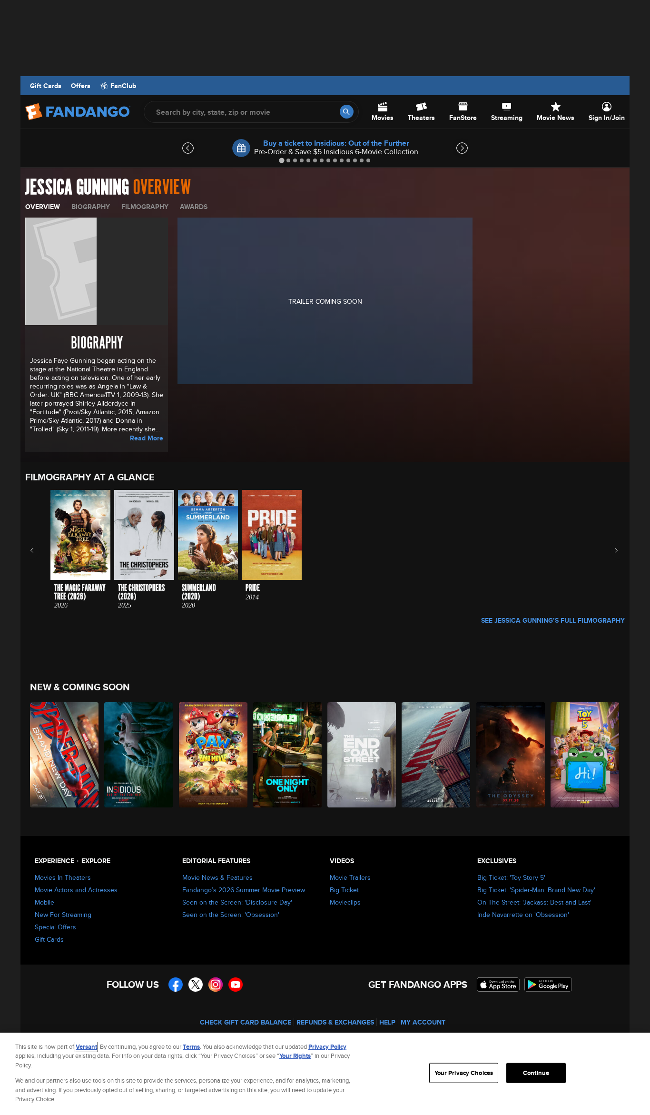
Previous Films (40, 550)
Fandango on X (195, 984)
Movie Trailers (350, 877)
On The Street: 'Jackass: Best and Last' (534, 902)
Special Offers (55, 927)
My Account (423, 1022)
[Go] (347, 112)
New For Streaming (63, 914)
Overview (42, 206)
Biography (90, 206)
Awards (193, 206)
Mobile (44, 902)
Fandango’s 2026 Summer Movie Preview (243, 890)
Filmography (144, 206)
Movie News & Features (217, 877)
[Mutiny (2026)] (436, 754)
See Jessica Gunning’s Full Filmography (553, 620)
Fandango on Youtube (235, 984)
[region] (325, 1074)
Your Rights (295, 1055)
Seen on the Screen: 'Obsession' (230, 914)
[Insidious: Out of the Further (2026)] (139, 754)
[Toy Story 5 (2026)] (585, 754)
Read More (146, 438)
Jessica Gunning (77, 187)
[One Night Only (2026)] (288, 754)
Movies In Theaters (63, 877)
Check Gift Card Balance (245, 1022)
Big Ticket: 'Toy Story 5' (511, 877)
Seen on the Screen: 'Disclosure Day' (237, 902)
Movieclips (345, 902)
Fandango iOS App (498, 984)
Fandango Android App (548, 984)
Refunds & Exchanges (335, 1022)
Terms (191, 1046)
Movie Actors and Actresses (76, 890)
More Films (610, 550)
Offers (80, 86)
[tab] (281, 160)
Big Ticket (344, 890)
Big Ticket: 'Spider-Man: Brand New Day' (536, 890)
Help (387, 1022)
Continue (536, 1072)
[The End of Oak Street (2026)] (362, 754)
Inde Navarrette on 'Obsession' (523, 914)
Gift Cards (45, 86)
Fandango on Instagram (215, 984)
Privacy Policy (327, 1046)
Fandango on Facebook (175, 984)
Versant (86, 1046)
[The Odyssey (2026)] (511, 754)
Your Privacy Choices (463, 1072)
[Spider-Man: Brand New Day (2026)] (64, 754)
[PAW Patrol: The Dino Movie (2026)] (213, 754)
